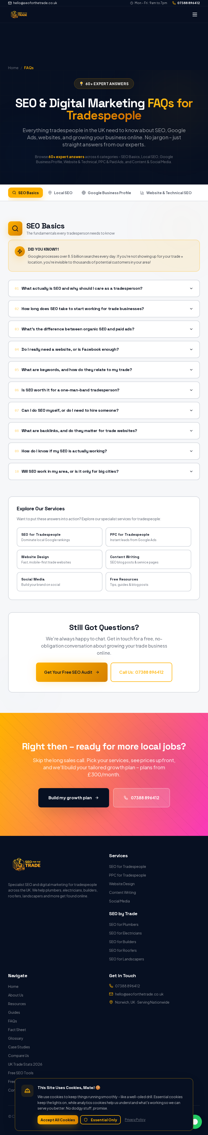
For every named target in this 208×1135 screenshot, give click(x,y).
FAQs (12, 1021)
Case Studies (19, 1047)
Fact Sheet (17, 1029)
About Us (15, 995)
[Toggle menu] (195, 14)
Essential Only (104, 1119)
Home (13, 986)
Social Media (119, 901)
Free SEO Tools (20, 1072)
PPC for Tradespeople (127, 875)
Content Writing (122, 892)
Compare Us (18, 1055)
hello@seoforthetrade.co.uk (35, 3)
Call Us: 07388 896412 (141, 672)
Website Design (122, 883)
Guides (14, 1012)
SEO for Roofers (123, 950)
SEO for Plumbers (123, 924)
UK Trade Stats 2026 (25, 1064)
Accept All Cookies (58, 1119)
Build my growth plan (70, 797)
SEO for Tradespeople (127, 866)
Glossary (15, 1038)
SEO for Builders (122, 941)
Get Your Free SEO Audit (68, 672)
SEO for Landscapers (126, 959)
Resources (17, 1003)
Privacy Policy (135, 1120)
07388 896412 (188, 3)
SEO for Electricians (125, 933)
